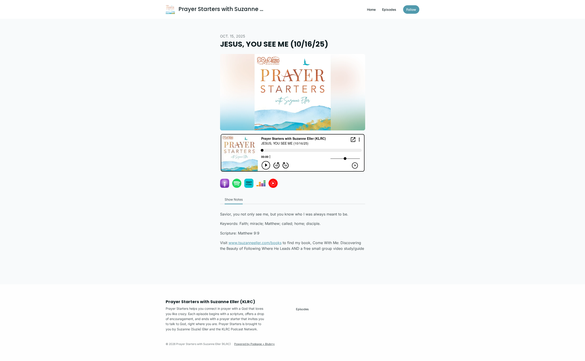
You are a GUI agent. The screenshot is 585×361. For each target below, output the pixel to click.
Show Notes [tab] (234, 199)
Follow (411, 9)
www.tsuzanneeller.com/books (255, 242)
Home (371, 9)
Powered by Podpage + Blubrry (254, 344)
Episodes (389, 9)
